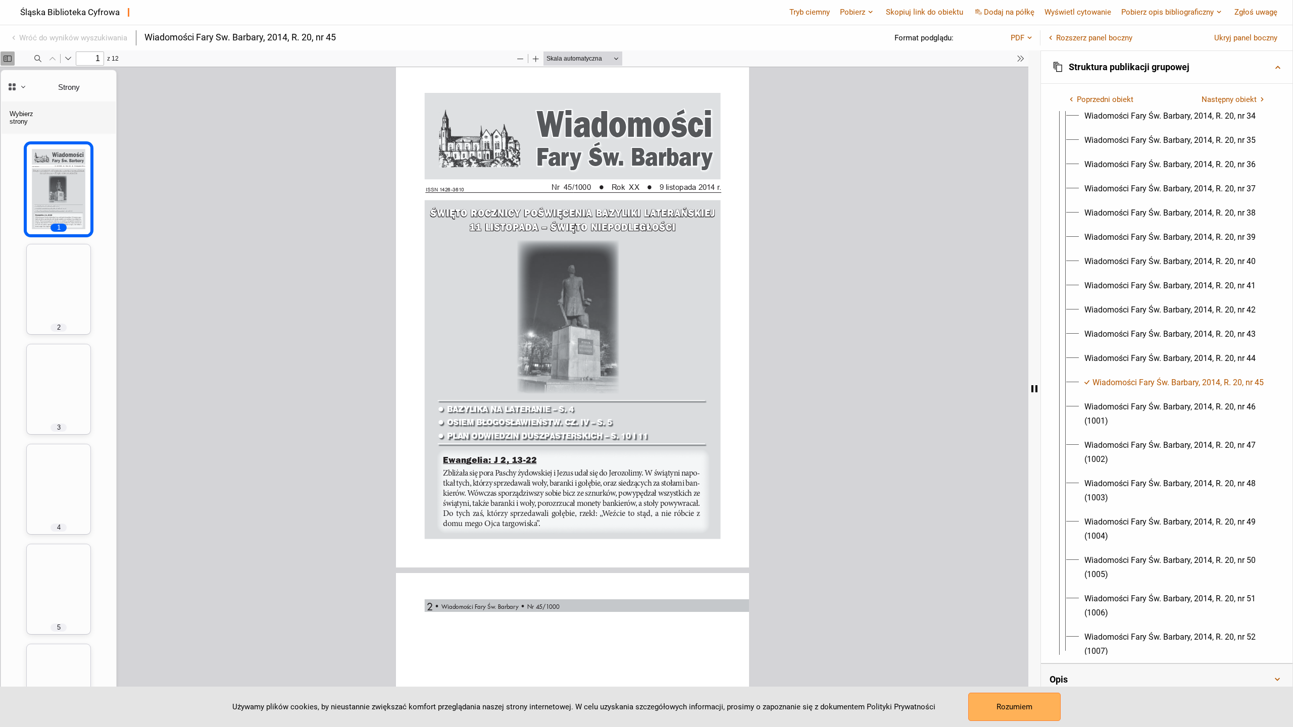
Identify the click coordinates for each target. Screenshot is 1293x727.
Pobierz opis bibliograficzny (1167, 12)
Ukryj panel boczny (1245, 37)
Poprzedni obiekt (1105, 99)
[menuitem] (1170, 116)
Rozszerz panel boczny (1094, 37)
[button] (1166, 67)
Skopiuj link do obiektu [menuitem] (924, 12)
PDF (1017, 37)
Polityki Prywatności (901, 706)
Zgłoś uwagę (1255, 12)
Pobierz (852, 12)
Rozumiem (1014, 706)
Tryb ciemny (809, 12)
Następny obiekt (1229, 99)
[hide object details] (1034, 388)
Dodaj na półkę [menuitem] (1009, 12)
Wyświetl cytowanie (1078, 12)
